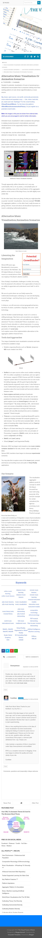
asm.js (18, 438)
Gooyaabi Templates (14, 934)
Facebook (4, 843)
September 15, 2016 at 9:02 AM (30, 699)
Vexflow (6, 372)
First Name (25, 264)
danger (11, 441)
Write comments (32, 657)
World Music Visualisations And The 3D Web (15, 897)
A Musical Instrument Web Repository (13, 871)
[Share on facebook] (3, 651)
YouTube (24, 843)
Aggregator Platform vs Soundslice (13, 887)
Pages (6, 2)
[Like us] (25, 57)
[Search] (39, 2)
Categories (8, 56)
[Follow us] (31, 57)
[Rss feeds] (38, 57)
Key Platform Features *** (10, 879)
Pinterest (11, 843)
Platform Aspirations (8, 883)
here (32, 421)
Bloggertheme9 (20, 932)
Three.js (6, 416)
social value (14, 329)
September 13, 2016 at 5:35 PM (30, 666)
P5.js (5, 428)
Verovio (28, 347)
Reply (5, 689)
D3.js (20, 435)
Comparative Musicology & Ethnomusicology (16, 861)
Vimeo (3, 846)
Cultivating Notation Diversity (11, 908)
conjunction (12, 435)
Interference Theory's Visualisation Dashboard (21, 178)
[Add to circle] (28, 57)
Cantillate (13, 698)
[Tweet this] (7, 651)
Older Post (35, 803)
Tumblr (18, 843)
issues (29, 460)
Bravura (27, 534)
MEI (5, 349)
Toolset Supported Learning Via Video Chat (15, 875)
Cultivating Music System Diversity (12, 912)
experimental (36, 453)
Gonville (16, 532)
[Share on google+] (12, 651)
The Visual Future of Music (26, 930)
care (13, 438)
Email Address (26, 269)
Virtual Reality (33, 463)
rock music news (22, 683)
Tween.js (36, 423)
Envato (37, 201)
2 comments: (16, 82)
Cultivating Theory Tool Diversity (12, 901)
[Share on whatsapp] (16, 651)
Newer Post (7, 803)
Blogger (31, 934)
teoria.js (36, 511)
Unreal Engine (23, 401)
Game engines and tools (11, 394)
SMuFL (7, 534)
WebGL (22, 433)
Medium (9, 846)
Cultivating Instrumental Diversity (12, 905)
